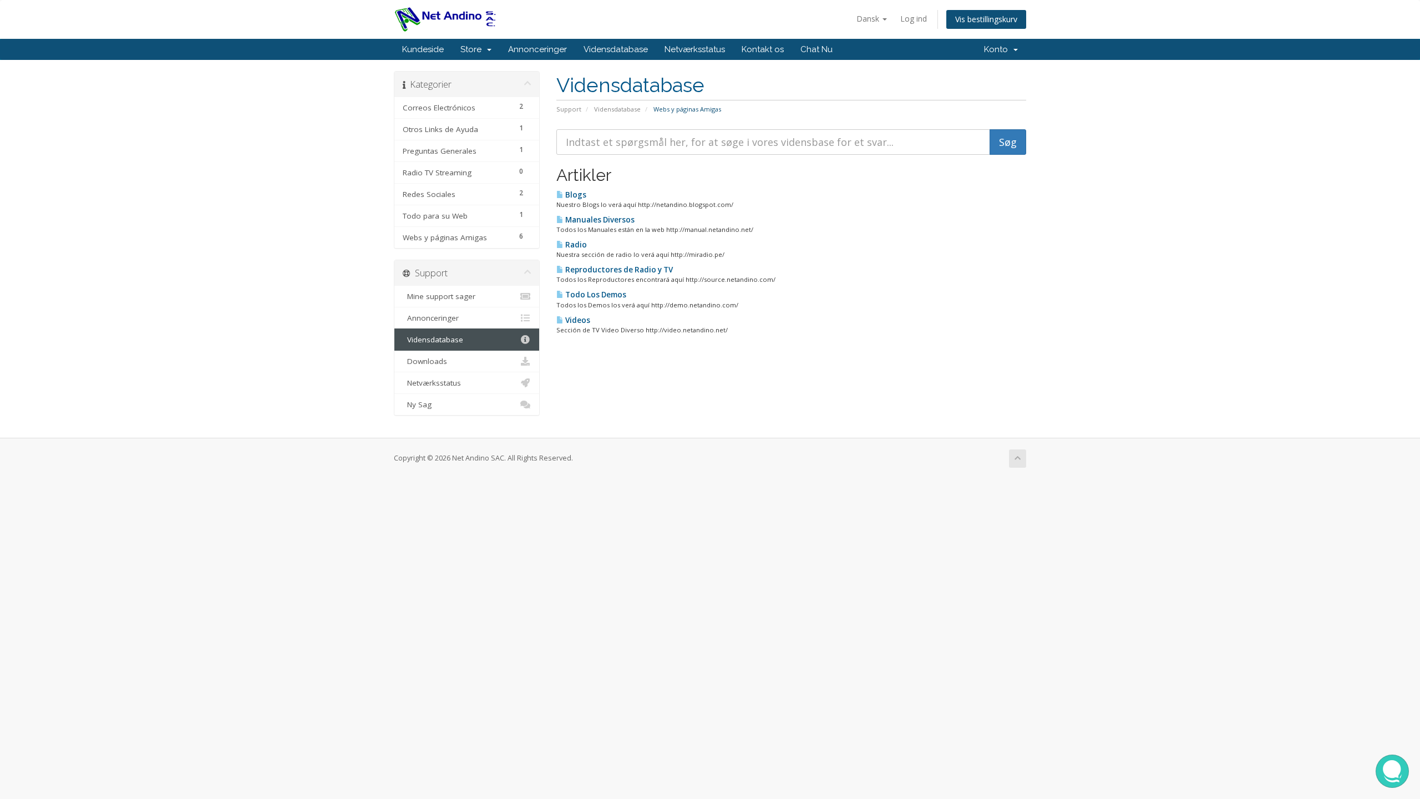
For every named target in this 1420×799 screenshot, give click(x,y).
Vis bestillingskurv (986, 19)
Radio (575, 245)
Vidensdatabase (616, 49)
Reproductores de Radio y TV (618, 270)
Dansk (868, 18)
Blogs (575, 195)
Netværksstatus (695, 49)
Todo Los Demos (595, 295)
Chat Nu (816, 49)
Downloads (425, 361)
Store (473, 49)
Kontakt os (763, 49)
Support (568, 109)
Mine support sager (439, 296)
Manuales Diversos (599, 220)
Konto (998, 49)
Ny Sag (417, 404)
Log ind (913, 18)
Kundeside (423, 49)
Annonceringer (537, 49)
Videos (577, 320)
